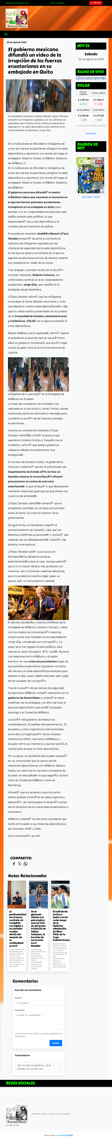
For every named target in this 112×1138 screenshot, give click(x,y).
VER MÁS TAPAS (91, 197)
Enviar (55, 1043)
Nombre (18, 998)
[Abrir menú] (6, 34)
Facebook (91, 133)
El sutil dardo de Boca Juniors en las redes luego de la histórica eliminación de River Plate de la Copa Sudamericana (60, 926)
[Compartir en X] (20, 864)
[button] (86, 2)
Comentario (20, 1010)
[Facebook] (104, 2)
